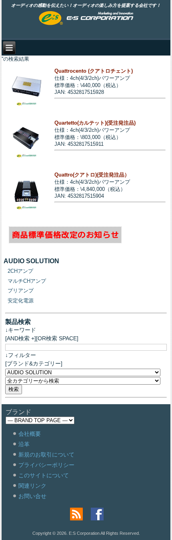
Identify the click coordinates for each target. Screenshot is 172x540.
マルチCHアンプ (27, 281)
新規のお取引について (46, 454)
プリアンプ (21, 291)
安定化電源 (21, 301)
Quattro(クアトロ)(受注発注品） (92, 175)
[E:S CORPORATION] (86, 18)
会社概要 (29, 434)
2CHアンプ (20, 271)
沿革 (24, 444)
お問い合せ (32, 496)
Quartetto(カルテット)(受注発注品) (95, 123)
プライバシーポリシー (46, 465)
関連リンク (32, 485)
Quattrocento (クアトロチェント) (93, 71)
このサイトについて (43, 475)
